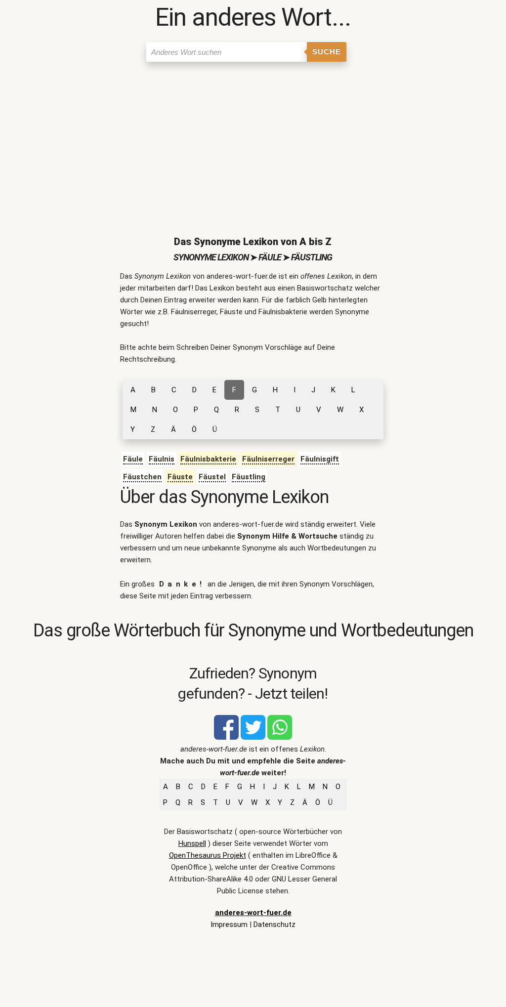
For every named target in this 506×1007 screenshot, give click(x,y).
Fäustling (248, 476)
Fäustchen (142, 476)
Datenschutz (274, 924)
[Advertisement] (253, 141)
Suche (326, 51)
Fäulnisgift (319, 459)
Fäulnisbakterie (208, 459)
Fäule (133, 459)
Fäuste (180, 476)
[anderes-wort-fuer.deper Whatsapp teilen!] (279, 737)
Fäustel (212, 476)
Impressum (229, 924)
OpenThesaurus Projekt (207, 855)
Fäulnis (161, 459)
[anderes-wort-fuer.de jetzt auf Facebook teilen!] (226, 737)
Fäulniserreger (268, 459)
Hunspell (192, 843)
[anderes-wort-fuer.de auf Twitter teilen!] (253, 737)
